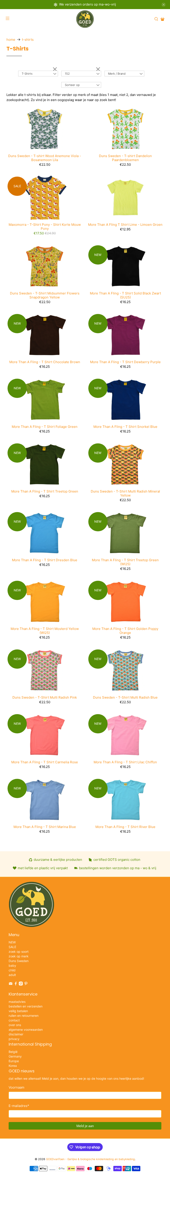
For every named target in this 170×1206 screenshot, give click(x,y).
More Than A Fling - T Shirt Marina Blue (45, 827)
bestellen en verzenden (25, 1006)
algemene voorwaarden (26, 1029)
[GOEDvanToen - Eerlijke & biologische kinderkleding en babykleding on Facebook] (16, 984)
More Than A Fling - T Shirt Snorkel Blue (125, 427)
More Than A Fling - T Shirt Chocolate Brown (44, 362)
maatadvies (17, 1001)
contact (14, 1020)
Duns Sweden (19, 961)
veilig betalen (18, 1011)
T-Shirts (28, 39)
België (13, 1052)
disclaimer (16, 1034)
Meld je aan (85, 1126)
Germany (15, 1056)
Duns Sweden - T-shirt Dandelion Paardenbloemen (125, 158)
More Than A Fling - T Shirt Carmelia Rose (44, 762)
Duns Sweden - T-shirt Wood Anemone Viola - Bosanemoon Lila (44, 158)
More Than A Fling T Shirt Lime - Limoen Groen (125, 224)
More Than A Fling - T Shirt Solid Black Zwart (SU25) (125, 295)
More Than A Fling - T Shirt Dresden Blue (44, 560)
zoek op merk (19, 956)
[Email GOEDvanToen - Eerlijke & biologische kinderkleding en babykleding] (11, 984)
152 (67, 73)
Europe (14, 1061)
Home (10, 39)
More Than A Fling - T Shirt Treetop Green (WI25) (125, 562)
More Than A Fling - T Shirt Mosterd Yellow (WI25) (45, 631)
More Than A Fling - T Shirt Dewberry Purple (125, 362)
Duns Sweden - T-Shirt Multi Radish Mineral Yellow (125, 493)
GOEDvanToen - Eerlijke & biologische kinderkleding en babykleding (90, 1159)
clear (55, 69)
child (12, 970)
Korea (13, 1066)
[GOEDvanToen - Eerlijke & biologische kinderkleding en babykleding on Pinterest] (26, 984)
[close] (163, 4)
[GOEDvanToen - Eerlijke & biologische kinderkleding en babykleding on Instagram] (21, 984)
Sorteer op (72, 85)
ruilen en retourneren (24, 1015)
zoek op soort (19, 951)
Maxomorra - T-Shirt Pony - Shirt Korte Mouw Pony (45, 226)
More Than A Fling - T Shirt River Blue (125, 827)
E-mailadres (19, 1106)
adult (12, 975)
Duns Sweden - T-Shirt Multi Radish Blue (125, 697)
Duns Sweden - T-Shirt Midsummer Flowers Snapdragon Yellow (44, 295)
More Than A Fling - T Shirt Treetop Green (44, 491)
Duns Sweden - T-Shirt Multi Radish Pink (44, 697)
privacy (14, 1039)
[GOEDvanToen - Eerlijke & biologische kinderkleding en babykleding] (85, 19)
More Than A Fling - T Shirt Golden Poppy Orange (125, 631)
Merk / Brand (117, 73)
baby (12, 965)
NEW (12, 942)
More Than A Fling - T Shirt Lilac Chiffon (125, 762)
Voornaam (16, 1087)
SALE (12, 947)
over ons (15, 1025)
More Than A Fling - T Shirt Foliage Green (44, 427)
